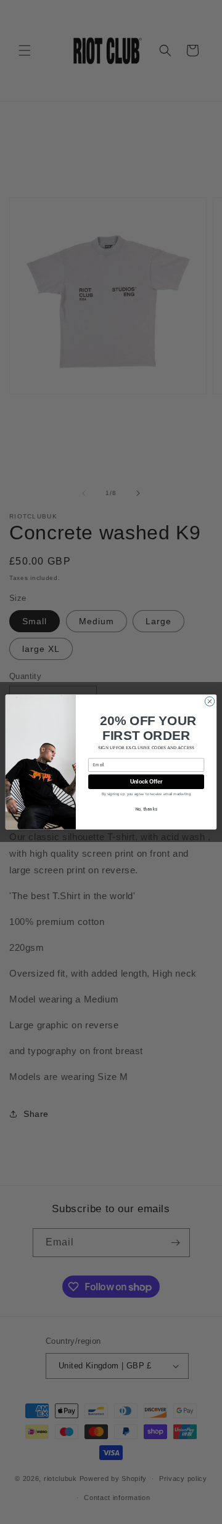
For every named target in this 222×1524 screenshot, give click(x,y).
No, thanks (146, 809)
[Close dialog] (209, 701)
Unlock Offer (146, 782)
